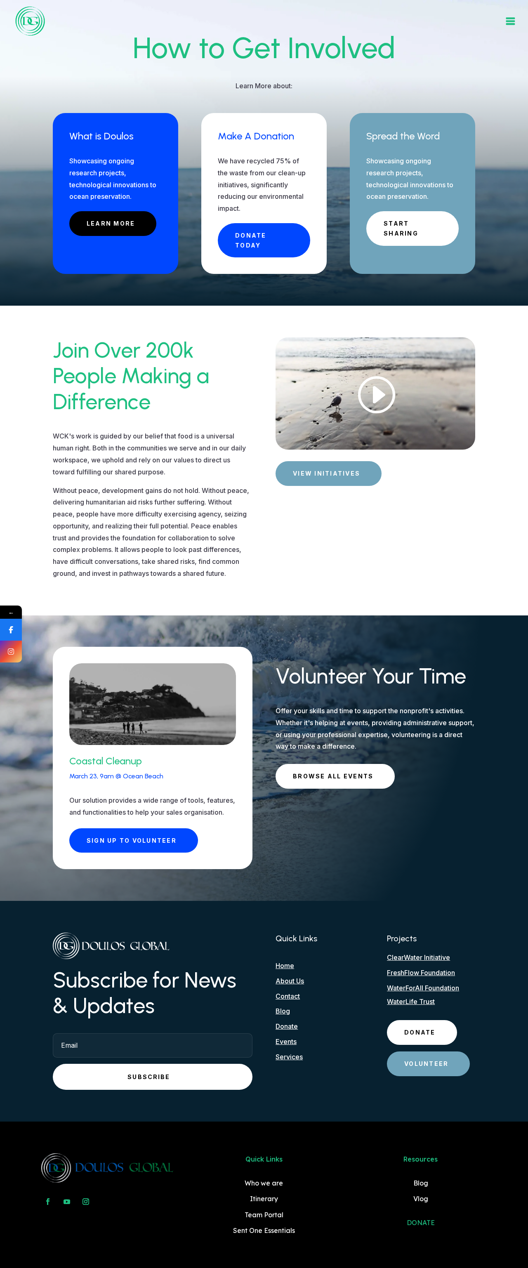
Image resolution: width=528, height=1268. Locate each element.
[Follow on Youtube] (66, 1201)
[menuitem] (30, 21)
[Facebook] (11, 630)
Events (286, 1041)
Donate (287, 1026)
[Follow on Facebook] (47, 1201)
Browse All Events (333, 776)
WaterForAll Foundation (423, 988)
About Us (290, 981)
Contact (288, 996)
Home (285, 966)
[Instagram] (11, 651)
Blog (283, 1011)
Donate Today (250, 240)
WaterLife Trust (411, 1001)
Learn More (111, 223)
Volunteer (426, 1063)
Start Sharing (401, 228)
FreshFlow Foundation (421, 973)
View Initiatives (326, 473)
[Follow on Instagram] (85, 1201)
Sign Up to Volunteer (132, 840)
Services (289, 1057)
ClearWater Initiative (418, 957)
